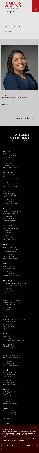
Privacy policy (34, 427)
